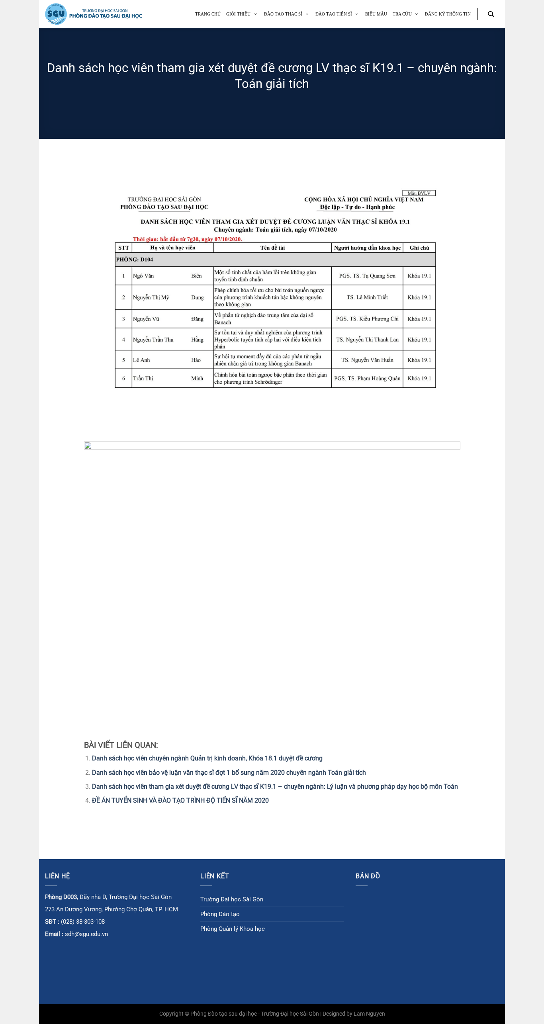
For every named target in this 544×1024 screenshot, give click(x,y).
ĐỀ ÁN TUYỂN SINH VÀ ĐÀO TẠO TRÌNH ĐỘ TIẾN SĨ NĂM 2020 (180, 800)
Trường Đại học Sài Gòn (231, 899)
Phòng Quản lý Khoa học (232, 928)
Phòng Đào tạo (220, 914)
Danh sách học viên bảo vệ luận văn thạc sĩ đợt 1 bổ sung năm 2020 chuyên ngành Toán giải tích (229, 772)
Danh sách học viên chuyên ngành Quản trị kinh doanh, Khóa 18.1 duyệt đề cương (207, 758)
